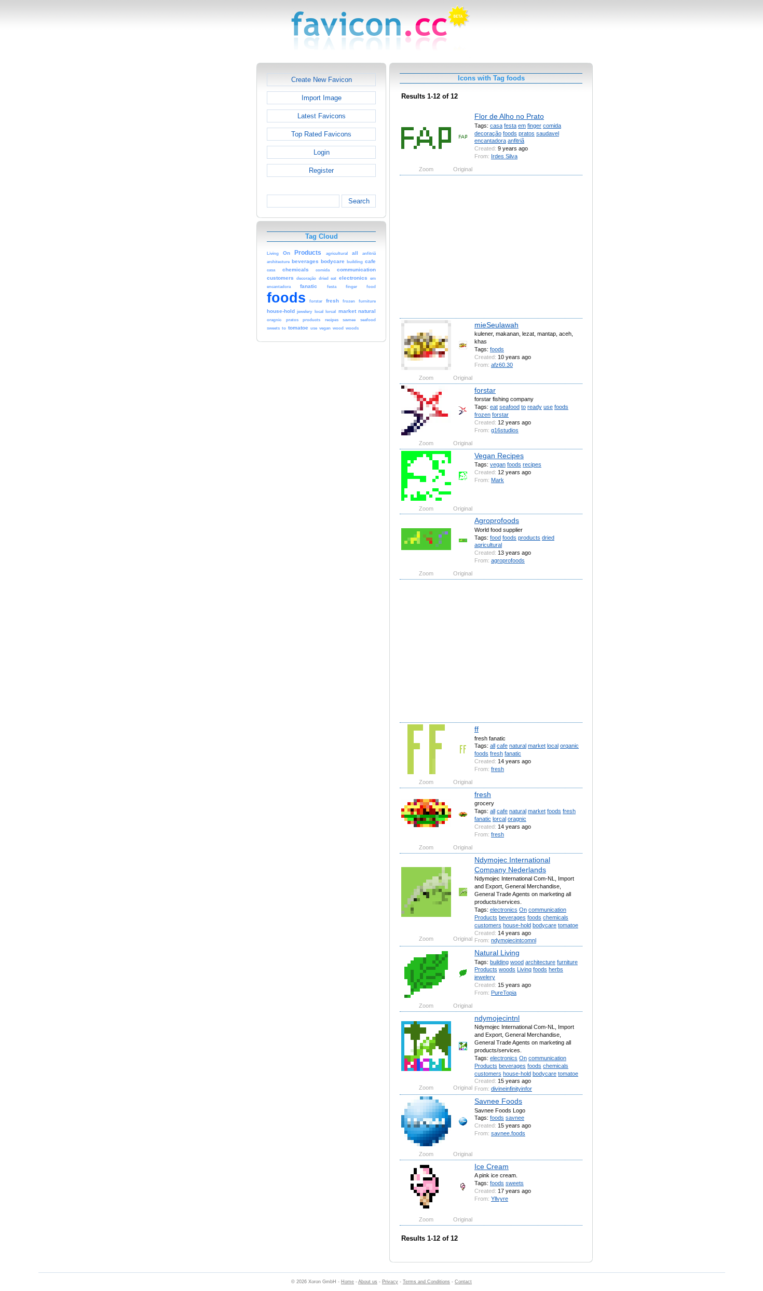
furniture (567, 962)
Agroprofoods (496, 520)
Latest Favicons (321, 116)
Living (524, 969)
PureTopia (503, 993)
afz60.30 (502, 365)
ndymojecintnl (497, 1018)
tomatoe (568, 925)
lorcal (499, 819)
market (537, 746)
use (548, 407)
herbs (556, 969)
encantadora (490, 141)
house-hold (517, 925)
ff (476, 729)
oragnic (517, 819)
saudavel (547, 133)
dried (548, 537)
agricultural (488, 545)
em (522, 125)
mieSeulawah (496, 325)
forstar (485, 390)
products (529, 537)
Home (347, 1281)
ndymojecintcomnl (513, 940)
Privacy (390, 1281)
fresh (496, 753)
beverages (512, 917)
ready (534, 407)
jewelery (484, 977)
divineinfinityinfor (511, 1089)
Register (321, 170)
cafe (502, 746)
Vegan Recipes (499, 455)
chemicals (555, 917)
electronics (503, 910)
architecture (540, 962)
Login (322, 152)
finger (534, 125)
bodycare (544, 925)
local (552, 746)
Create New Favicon (321, 80)
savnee (515, 1118)
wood (517, 962)
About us (367, 1281)
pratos (527, 133)
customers (487, 925)
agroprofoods (508, 560)
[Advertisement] (211, 218)
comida (552, 125)
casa (496, 125)
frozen (482, 414)
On (523, 910)
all (492, 746)
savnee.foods (508, 1133)
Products (485, 917)
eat (494, 407)
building (499, 962)
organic (569, 746)
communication (547, 910)
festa (510, 125)
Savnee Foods (498, 1101)
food (495, 537)
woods (507, 969)
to (523, 407)
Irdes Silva (504, 156)
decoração (487, 133)
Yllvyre (499, 1199)
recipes (532, 464)
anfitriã (516, 141)
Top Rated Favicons (321, 134)
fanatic (513, 753)
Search (359, 201)
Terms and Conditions (426, 1281)
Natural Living (497, 953)
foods (510, 133)
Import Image (322, 98)
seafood (509, 407)
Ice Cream (491, 1166)
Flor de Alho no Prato (509, 116)
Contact (463, 1281)
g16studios (505, 430)
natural (517, 746)
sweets (515, 1183)
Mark (497, 480)
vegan (498, 464)
